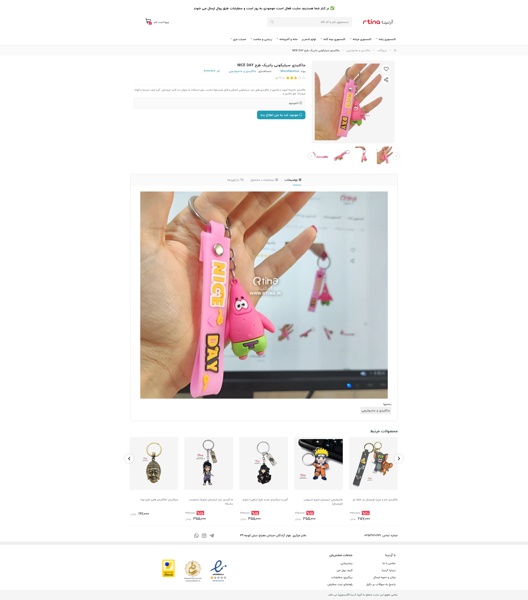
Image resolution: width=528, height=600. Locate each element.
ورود (166, 22)
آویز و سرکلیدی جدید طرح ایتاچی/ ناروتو (265, 499)
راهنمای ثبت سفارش (340, 584)
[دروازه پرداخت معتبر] (168, 568)
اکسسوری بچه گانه (334, 39)
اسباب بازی (239, 39)
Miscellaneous (289, 71)
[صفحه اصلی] (395, 50)
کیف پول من (344, 570)
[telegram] (212, 536)
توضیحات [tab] (292, 179)
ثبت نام (158, 22)
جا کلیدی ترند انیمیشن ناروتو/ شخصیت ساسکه (211, 501)
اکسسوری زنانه (387, 39)
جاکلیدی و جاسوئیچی (358, 50)
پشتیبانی (346, 563)
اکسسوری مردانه (362, 39)
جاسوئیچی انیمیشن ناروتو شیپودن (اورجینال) (323, 501)
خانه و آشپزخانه (288, 39)
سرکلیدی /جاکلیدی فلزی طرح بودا (159, 499)
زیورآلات (382, 50)
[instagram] (204, 536)
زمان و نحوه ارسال (384, 577)
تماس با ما (389, 563)
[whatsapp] (196, 536)
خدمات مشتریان (340, 555)
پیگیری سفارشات (341, 577)
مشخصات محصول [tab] (262, 179)
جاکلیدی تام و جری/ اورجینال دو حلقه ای (375, 499)
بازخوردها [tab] (233, 179)
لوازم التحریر (309, 39)
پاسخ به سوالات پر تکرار (381, 584)
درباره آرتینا (389, 570)
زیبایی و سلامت (262, 39)
